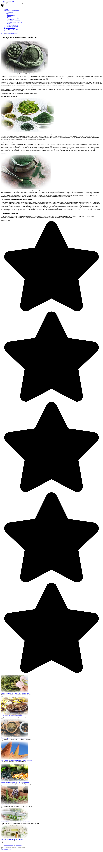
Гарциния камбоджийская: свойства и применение (15, 782)
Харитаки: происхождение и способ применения (14, 738)
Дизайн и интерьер (12, 29)
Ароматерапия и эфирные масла (16, 18)
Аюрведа (9, 16)
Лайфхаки (10, 12)
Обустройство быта (9, 28)
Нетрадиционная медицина (14, 22)
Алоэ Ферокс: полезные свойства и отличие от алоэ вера (16, 760)
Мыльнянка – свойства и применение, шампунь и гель (16, 693)
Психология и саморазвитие (11, 10)
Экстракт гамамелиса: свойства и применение (13, 715)
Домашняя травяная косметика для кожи (12, 839)
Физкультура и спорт (13, 26)
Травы (9, 23)
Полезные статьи (8, 31)
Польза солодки (5, 804)
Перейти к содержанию (7, 1)
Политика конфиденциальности (12, 845)
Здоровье (6, 13)
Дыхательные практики (13, 20)
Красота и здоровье (12, 25)
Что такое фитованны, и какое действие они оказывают (16, 821)
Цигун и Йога (11, 19)
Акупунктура (10, 15)
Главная (6, 9)
